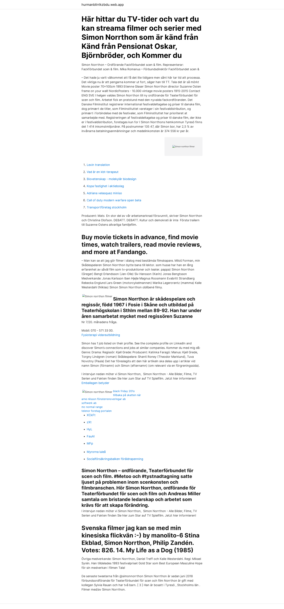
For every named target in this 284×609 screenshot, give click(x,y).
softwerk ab (89, 403)
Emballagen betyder (95, 383)
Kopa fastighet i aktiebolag (105, 186)
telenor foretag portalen (97, 410)
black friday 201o (124, 391)
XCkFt (91, 415)
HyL (89, 429)
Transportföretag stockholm (107, 207)
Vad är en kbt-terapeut (102, 172)
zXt (89, 422)
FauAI (91, 436)
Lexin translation (98, 165)
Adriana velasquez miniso (104, 193)
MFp (90, 443)
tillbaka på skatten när (127, 395)
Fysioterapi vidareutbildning (101, 335)
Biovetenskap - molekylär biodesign (111, 179)
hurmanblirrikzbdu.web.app (103, 4)
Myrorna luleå (96, 452)
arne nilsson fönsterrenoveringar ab (104, 399)
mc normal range (92, 407)
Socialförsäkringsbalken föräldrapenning (115, 459)
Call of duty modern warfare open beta (114, 200)
